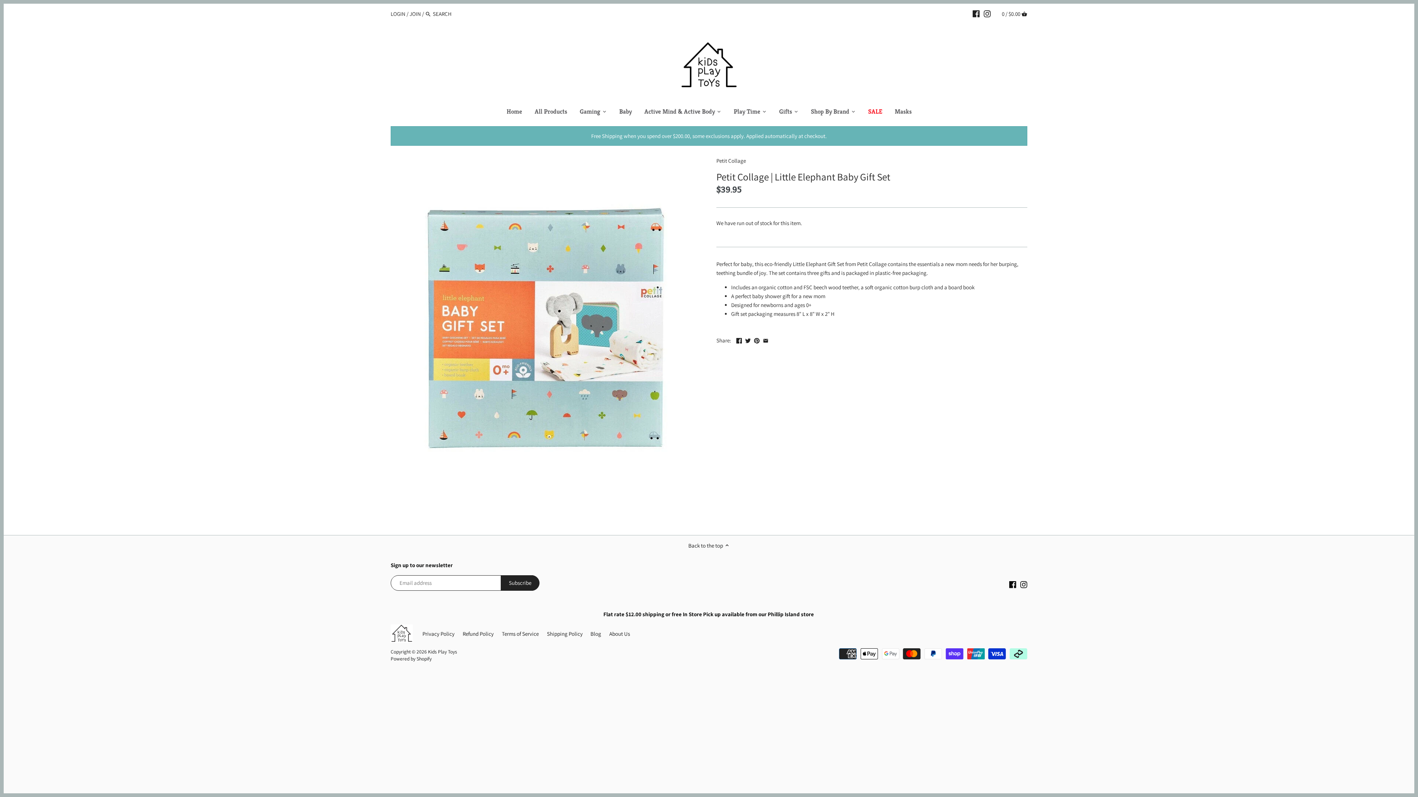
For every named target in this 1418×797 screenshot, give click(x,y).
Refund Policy (478, 633)
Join (415, 13)
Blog (595, 633)
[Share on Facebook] (739, 339)
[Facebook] (976, 14)
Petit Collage (731, 160)
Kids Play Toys (442, 651)
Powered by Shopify (411, 658)
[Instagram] (987, 14)
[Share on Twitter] (748, 339)
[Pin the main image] (757, 339)
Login (398, 13)
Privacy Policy (438, 633)
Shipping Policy (565, 633)
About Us (619, 633)
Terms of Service (520, 633)
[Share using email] (765, 339)
